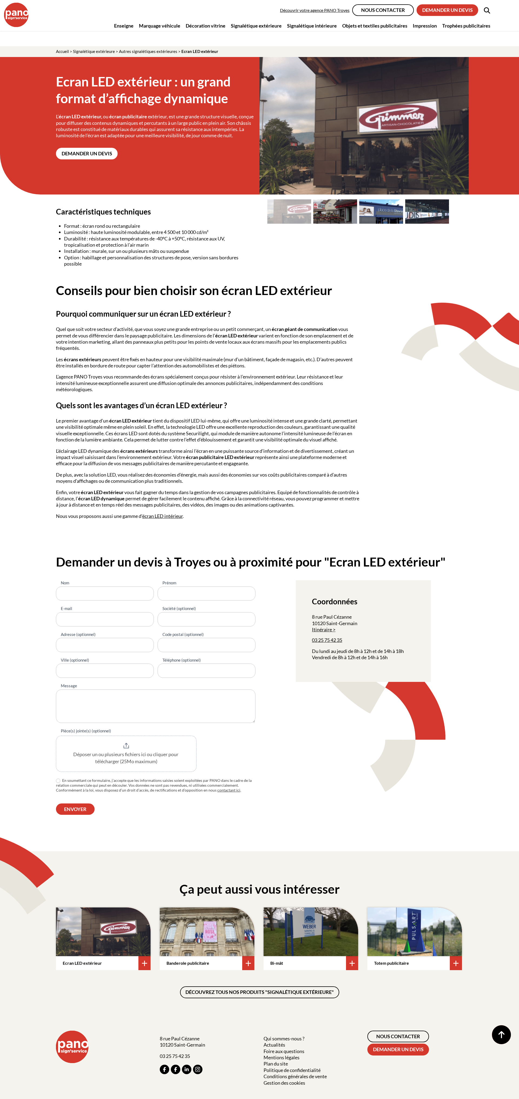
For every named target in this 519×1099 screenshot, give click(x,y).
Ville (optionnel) (75, 660)
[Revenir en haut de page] (501, 1034)
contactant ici (228, 790)
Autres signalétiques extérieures (148, 51)
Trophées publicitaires (466, 26)
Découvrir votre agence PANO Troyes (315, 10)
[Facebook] (164, 1069)
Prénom (169, 582)
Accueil (62, 51)
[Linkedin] (186, 1069)
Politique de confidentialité (292, 1070)
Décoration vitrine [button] (205, 26)
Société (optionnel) (179, 608)
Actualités (274, 1045)
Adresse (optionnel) (78, 634)
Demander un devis (447, 10)
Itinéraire (322, 629)
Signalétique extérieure (94, 51)
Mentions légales (282, 1057)
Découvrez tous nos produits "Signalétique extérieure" (259, 992)
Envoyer (75, 809)
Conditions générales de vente (295, 1076)
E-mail (66, 608)
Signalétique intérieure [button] (312, 26)
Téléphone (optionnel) (181, 660)
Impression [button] (425, 26)
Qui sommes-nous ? (284, 1038)
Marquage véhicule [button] (159, 26)
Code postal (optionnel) (183, 634)
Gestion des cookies (284, 1083)
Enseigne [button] (124, 26)
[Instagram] (197, 1069)
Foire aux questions (284, 1051)
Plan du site (276, 1064)
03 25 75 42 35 (327, 640)
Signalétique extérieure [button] (256, 26)
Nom (65, 582)
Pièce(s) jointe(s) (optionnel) (86, 730)
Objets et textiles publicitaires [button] (374, 26)
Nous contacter (383, 10)
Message (69, 685)
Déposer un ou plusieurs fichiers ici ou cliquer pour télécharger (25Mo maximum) (126, 757)
